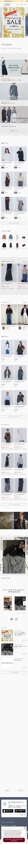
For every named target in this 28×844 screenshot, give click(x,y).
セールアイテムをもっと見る (14, 504)
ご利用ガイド (7, 790)
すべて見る (25, 261)
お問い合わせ (20, 790)
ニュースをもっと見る (14, 672)
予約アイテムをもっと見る (14, 416)
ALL (17, 4)
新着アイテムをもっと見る (14, 223)
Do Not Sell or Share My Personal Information (14, 840)
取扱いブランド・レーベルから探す (8, 825)
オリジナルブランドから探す (7, 822)
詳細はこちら (23, 814)
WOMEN (21, 4)
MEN (25, 4)
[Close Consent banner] (25, 827)
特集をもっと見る (14, 130)
